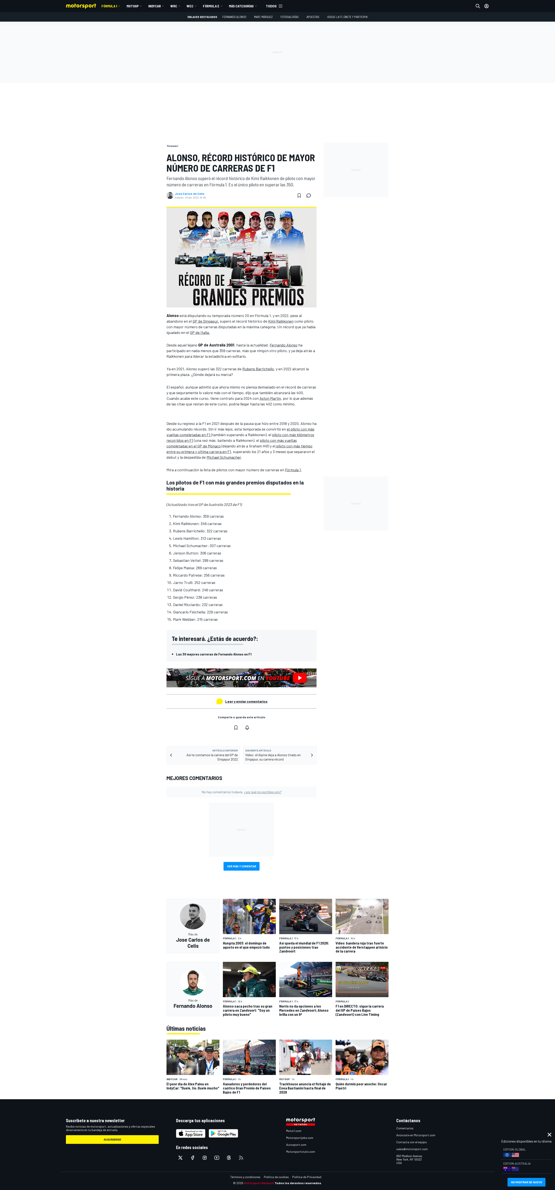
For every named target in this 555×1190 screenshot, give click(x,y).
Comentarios (404, 1128)
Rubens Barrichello (258, 368)
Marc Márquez (263, 17)
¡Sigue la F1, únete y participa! (347, 17)
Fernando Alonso (234, 17)
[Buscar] (477, 6)
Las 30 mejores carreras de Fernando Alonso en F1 (213, 654)
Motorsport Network (259, 1183)
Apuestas (313, 17)
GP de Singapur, (206, 321)
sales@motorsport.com (412, 1149)
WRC (173, 6)
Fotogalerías (290, 17)
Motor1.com (293, 1131)
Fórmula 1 (109, 6)
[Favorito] (299, 195)
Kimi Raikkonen (281, 321)
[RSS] (241, 1157)
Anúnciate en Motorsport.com (415, 1135)
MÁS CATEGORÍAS (241, 6)
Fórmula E (211, 6)
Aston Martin (270, 398)
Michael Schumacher (224, 457)
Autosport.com (296, 1144)
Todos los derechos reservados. (298, 1183)
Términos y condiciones (245, 1177)
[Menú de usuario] (486, 6)
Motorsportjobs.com (299, 1138)
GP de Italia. (200, 332)
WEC (190, 6)
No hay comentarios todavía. (242, 792)
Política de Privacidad (306, 1177)
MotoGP (133, 6)
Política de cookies (276, 1177)
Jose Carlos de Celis (189, 193)
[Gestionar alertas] (247, 727)
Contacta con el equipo (411, 1142)
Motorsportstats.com (300, 1151)
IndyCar (154, 6)
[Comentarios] (310, 195)
